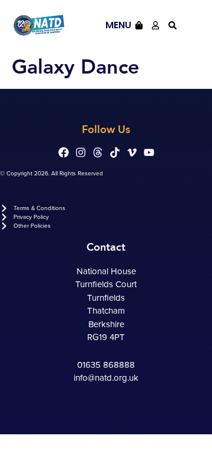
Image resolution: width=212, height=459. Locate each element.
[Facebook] (63, 152)
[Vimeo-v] (132, 152)
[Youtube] (149, 152)
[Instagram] (80, 152)
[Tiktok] (115, 152)
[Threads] (97, 152)
